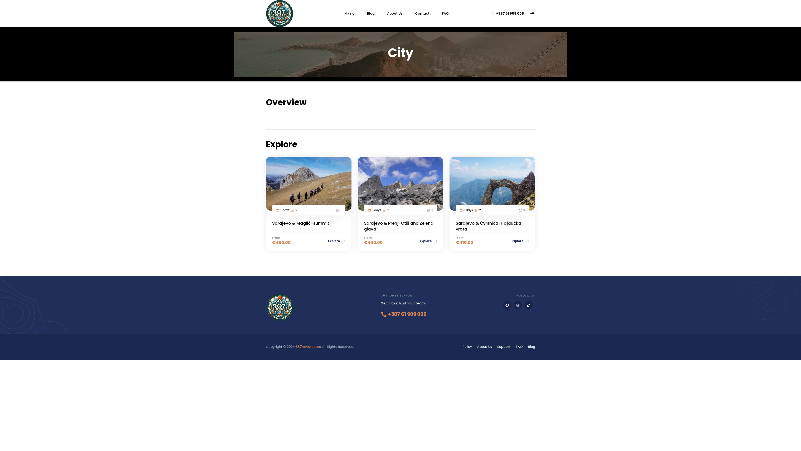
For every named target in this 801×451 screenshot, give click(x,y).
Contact (422, 13)
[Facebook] (507, 305)
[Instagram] (518, 305)
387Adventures (308, 346)
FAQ (445, 13)
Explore (334, 241)
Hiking (349, 13)
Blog (371, 13)
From (276, 237)
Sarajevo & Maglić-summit (300, 223)
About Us (395, 13)
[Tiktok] (528, 305)
